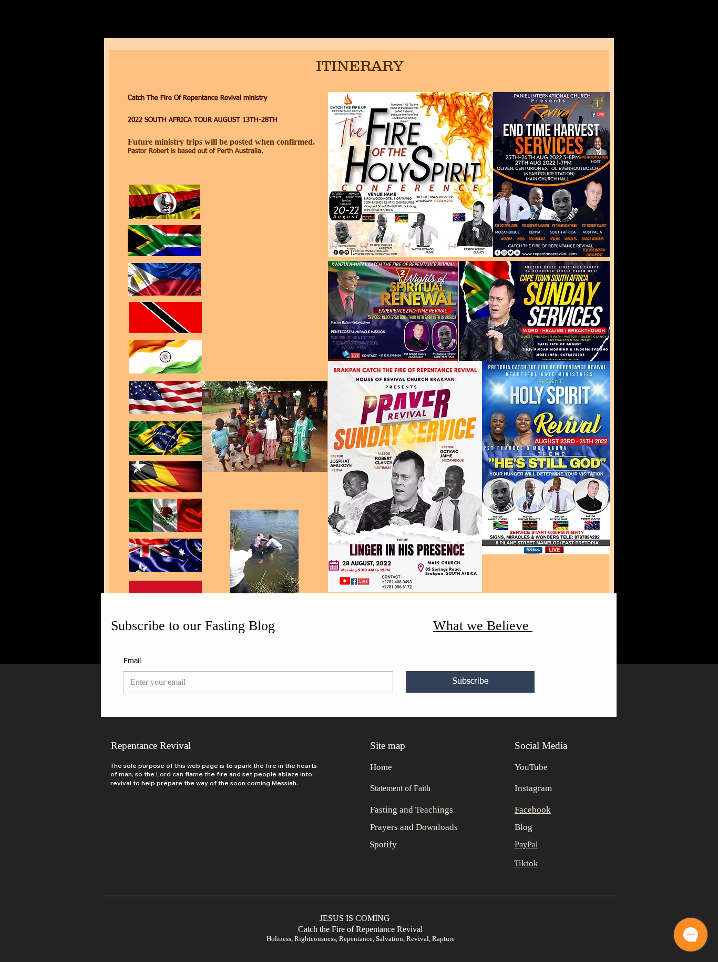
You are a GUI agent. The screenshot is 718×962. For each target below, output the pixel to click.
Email (132, 661)
